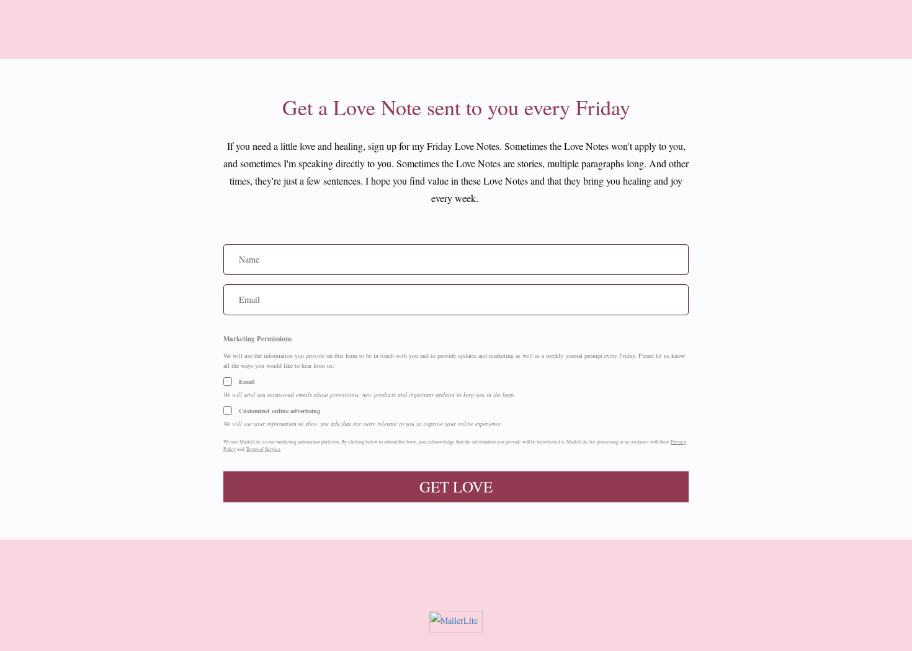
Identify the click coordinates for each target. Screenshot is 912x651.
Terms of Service (263, 449)
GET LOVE (456, 486)
